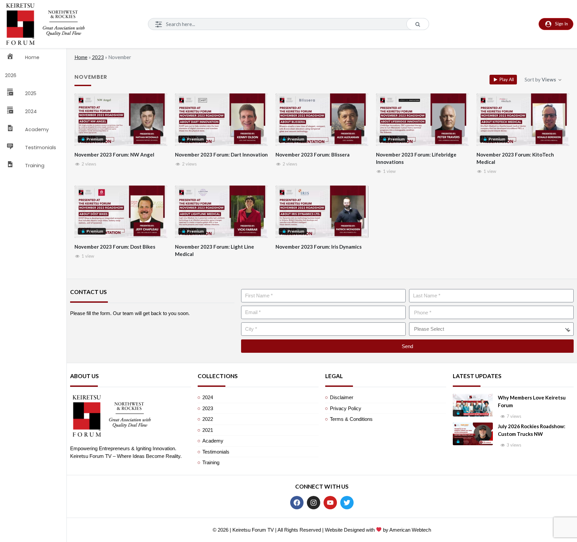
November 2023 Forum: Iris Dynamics (318, 247)
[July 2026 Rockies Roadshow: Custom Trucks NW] (473, 434)
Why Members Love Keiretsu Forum (532, 401)
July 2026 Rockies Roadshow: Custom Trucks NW (531, 430)
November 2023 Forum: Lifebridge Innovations (416, 158)
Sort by (540, 79)
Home (80, 57)
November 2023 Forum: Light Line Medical (214, 250)
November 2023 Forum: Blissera (312, 155)
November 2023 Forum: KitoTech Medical (515, 158)
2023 (98, 57)
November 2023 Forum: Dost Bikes (114, 247)
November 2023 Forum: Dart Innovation (221, 155)
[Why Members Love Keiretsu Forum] (473, 405)
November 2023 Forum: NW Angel (114, 155)
